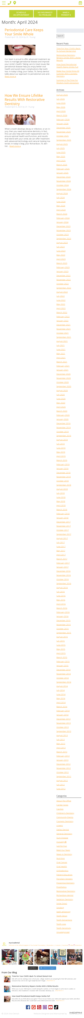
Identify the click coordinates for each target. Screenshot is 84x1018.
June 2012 (60, 789)
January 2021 (62, 370)
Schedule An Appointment (21, 14)
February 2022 (63, 316)
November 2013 (63, 723)
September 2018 (63, 485)
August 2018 (62, 489)
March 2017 (61, 559)
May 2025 (60, 156)
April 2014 (61, 702)
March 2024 (61, 214)
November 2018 (63, 477)
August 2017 (62, 538)
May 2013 (60, 744)
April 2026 (61, 111)
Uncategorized (62, 932)
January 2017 (62, 567)
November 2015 (63, 625)
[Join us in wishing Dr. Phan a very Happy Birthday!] (74, 957)
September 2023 (63, 238)
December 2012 (63, 764)
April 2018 (61, 505)
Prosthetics (61, 887)
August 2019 (62, 440)
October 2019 (62, 432)
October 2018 (62, 481)
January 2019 (62, 468)
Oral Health (61, 866)
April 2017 (61, 555)
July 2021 (60, 345)
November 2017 (63, 526)
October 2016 (62, 579)
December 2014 (63, 670)
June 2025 (60, 152)
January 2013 (62, 760)
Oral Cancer (61, 862)
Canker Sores (62, 805)
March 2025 (61, 165)
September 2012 (63, 776)
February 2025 (63, 169)
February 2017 (63, 563)
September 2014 (63, 682)
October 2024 (62, 185)
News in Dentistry (64, 854)
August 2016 (62, 587)
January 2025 (62, 173)
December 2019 (63, 423)
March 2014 (61, 707)
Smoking (60, 908)
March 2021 (61, 362)
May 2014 (60, 698)
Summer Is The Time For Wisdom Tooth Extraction (67, 82)
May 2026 (60, 107)
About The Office (63, 801)
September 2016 (63, 583)
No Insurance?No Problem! (45, 14)
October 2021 (62, 333)
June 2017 (60, 546)
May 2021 (60, 354)
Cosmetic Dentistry (64, 821)
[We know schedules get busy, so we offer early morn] (25, 957)
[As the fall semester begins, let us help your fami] (58, 957)
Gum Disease (62, 838)
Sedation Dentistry (64, 899)
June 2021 (60, 349)
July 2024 (60, 197)
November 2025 (63, 132)
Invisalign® (61, 842)
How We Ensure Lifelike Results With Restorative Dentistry (25, 99)
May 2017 (60, 551)
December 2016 (63, 571)
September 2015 (63, 633)
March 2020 (61, 411)
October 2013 (62, 727)
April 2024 (61, 210)
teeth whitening (63, 912)
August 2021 (62, 341)
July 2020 (60, 395)
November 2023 (63, 230)
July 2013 (60, 739)
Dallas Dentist (62, 830)
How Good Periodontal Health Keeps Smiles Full (67, 66)
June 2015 (60, 645)
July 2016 (60, 592)
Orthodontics (62, 871)
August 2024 (62, 193)
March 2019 (61, 460)
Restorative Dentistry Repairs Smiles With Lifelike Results (68, 58)
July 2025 (60, 148)
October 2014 (62, 678)
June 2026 (60, 103)
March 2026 (61, 115)
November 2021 (63, 329)
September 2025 (63, 140)
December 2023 (63, 226)
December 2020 (63, 374)
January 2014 (62, 715)
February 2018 (63, 514)
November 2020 (63, 378)
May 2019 (60, 452)
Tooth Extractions (64, 920)
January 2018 (62, 518)
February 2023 (63, 267)
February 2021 (63, 366)
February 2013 (63, 756)
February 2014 (63, 711)
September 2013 (63, 731)
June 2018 (60, 497)
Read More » (51, 981)
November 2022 (63, 280)
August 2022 (62, 292)
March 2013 (61, 752)
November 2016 (63, 575)
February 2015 (63, 661)
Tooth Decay (61, 916)
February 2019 (63, 464)
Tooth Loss (61, 924)
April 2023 (61, 259)
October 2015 (62, 629)
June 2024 (60, 202)
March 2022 (61, 312)
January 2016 (62, 616)
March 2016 (61, 608)
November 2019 (63, 427)
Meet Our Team (63, 850)
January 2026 (62, 124)
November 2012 (63, 768)
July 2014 (60, 690)
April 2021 (61, 358)
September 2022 (63, 288)
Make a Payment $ (66, 14)
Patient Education (64, 875)
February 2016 (63, 612)
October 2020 (62, 382)
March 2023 (61, 263)
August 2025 (62, 144)
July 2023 (60, 247)
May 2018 (60, 501)
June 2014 (60, 694)
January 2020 (62, 419)
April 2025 (61, 161)
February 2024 (63, 218)
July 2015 (60, 641)
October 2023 (62, 234)
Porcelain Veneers (64, 879)
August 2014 (62, 686)
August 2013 (62, 735)
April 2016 (61, 604)
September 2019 (63, 436)
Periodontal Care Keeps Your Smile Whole (24, 31)
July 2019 (60, 444)
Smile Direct (61, 903)
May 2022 (60, 304)
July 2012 (60, 785)
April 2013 (61, 748)
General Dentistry (64, 834)
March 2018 (61, 509)
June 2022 (60, 300)
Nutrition (60, 858)
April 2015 (61, 653)
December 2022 (63, 275)
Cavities (59, 809)
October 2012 (62, 772)
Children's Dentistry (65, 813)
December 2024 (63, 177)
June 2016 (60, 596)
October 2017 (62, 530)
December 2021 (63, 325)
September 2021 (63, 337)
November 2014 (63, 674)
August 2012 (62, 780)
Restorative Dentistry (65, 891)
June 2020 (60, 399)
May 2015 (60, 649)
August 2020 (62, 390)
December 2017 (63, 522)
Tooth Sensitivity (63, 928)
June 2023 (60, 251)
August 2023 (62, 243)
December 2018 (63, 473)
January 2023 (62, 271)
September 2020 (63, 386)
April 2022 (61, 308)
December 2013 (63, 719)
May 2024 (60, 206)
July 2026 (60, 99)
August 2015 (62, 637)
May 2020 (60, 403)
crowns (59, 825)
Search (60, 36)
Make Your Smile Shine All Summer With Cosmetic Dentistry (67, 74)
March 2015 (61, 657)
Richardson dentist (64, 895)
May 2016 (60, 600)
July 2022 (60, 296)
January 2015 (62, 666)
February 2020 (63, 415)
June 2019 (60, 448)
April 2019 (61, 456)
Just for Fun (61, 846)
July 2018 (60, 493)
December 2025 (63, 128)
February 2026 (63, 119)
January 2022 (62, 321)
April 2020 (61, 407)
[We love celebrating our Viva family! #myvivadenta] (9, 957)
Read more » (10, 76)
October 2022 (62, 284)
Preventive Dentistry (65, 883)
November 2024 (63, 181)
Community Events (64, 817)
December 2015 (63, 620)
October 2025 (62, 136)
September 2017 (63, 534)
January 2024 (62, 222)
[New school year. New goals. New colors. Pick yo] (42, 957)
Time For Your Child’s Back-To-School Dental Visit (68, 50)
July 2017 (60, 542)
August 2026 (62, 95)
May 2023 (60, 255)
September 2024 (63, 189)
